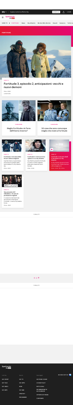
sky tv (21, 379)
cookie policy (41, 383)
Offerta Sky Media (42, 394)
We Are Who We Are (44, 23)
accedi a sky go (63, 375)
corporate (40, 398)
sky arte (5, 390)
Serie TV (5, 23)
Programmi (23, 397)
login (69, 12)
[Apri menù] (2, 17)
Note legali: (39, 375)
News (23, 23)
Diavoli (55, 23)
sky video (5, 386)
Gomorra (62, 23)
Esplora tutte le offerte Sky (19, 12)
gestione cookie (41, 379)
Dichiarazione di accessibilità (41, 390)
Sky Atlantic (31, 23)
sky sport (5, 379)
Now (20, 386)
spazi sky (22, 393)
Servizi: (21, 375)
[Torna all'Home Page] (10, 17)
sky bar (21, 390)
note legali (40, 386)
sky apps (22, 383)
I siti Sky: (4, 375)
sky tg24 (5, 383)
